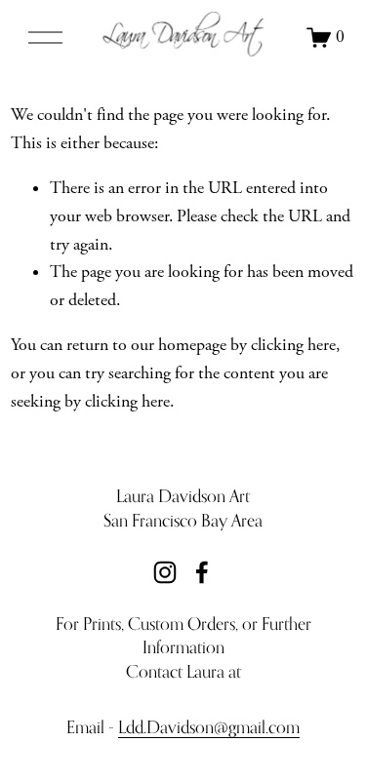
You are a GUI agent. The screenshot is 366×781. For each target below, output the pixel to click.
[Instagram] (165, 572)
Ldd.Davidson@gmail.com (209, 727)
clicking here (293, 345)
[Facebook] (202, 572)
